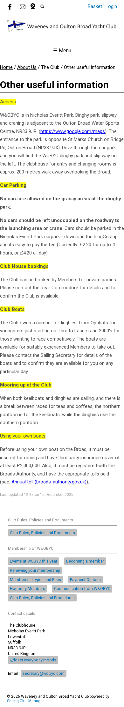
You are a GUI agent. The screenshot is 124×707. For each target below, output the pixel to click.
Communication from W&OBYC (82, 588)
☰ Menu (62, 51)
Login (111, 6)
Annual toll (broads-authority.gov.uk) (48, 482)
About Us (27, 67)
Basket (95, 6)
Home (6, 67)
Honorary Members (27, 588)
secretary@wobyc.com (44, 673)
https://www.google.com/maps (72, 131)
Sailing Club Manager (25, 701)
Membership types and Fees (35, 579)
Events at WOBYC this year (33, 561)
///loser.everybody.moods (33, 660)
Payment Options (85, 579)
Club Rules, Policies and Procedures (42, 597)
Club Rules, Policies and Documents (42, 532)
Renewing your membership (35, 570)
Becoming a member (85, 561)
